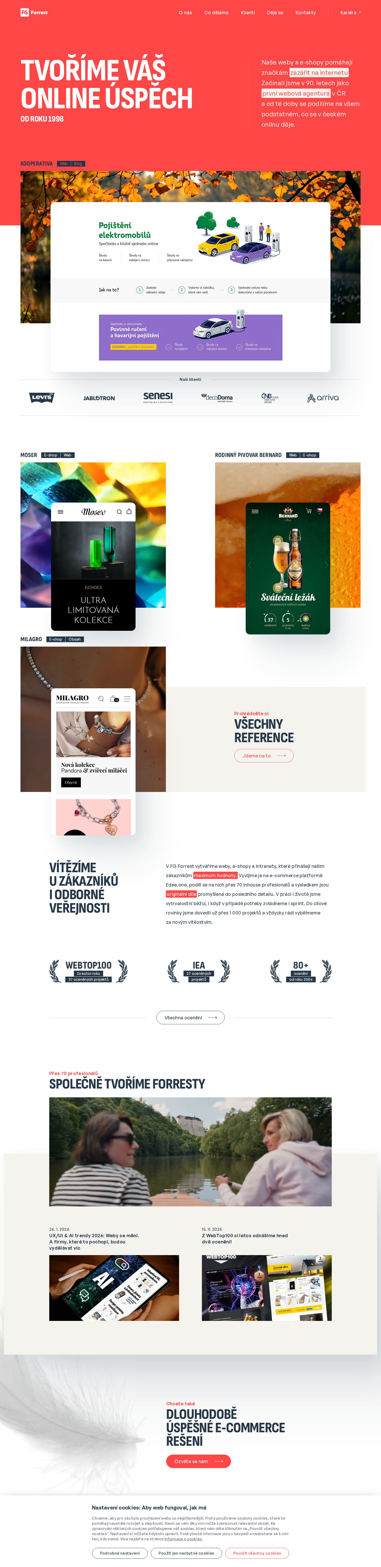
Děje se (275, 12)
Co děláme (216, 12)
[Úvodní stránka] (33, 12)
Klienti (248, 12)
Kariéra (348, 12)
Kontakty (306, 12)
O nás (185, 12)
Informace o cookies (183, 1538)
